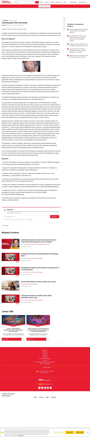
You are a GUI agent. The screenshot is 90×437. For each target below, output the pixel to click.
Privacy (45, 360)
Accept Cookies (79, 432)
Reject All (70, 432)
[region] (45, 432)
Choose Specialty (43, 6)
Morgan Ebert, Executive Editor (30, 284)
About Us (45, 350)
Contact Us (45, 353)
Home (35, 397)
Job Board (45, 357)
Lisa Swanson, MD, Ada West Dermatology (33, 258)
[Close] (87, 432)
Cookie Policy (21, 435)
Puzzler (52, 2)
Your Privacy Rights (45, 363)
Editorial (45, 355)
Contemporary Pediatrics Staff (43, 244)
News (47, 397)
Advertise (45, 352)
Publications (58, 2)
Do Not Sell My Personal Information (45, 362)
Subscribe (54, 216)
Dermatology (5, 225)
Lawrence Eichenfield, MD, (29, 244)
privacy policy (30, 219)
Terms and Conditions (45, 358)
